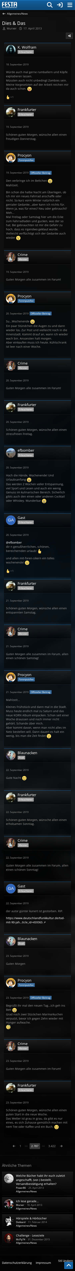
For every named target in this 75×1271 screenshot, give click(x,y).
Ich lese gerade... (27, 1201)
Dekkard (20, 1222)
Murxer (20, 1205)
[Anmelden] (60, 5)
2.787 (34, 1146)
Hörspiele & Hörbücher (31, 1218)
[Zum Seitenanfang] (68, 1265)
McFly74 (20, 1239)
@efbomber (14, 542)
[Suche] (50, 5)
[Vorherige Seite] (14, 1146)
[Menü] (70, 5)
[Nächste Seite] (61, 1146)
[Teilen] (69, 36)
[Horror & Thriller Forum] (9, 5)
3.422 (52, 1146)
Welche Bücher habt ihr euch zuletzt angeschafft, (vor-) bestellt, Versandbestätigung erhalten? (40, 1180)
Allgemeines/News (26, 1191)
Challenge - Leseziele (30, 1235)
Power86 (21, 1188)
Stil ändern (65, 1261)
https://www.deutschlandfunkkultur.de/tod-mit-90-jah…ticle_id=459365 (35, 920)
